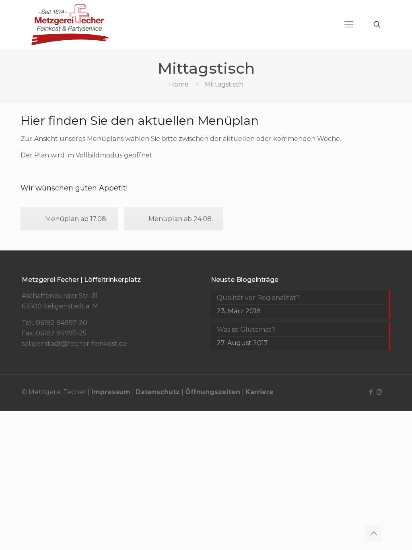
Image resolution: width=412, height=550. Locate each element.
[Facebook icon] (371, 392)
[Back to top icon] (373, 533)
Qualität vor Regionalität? (258, 298)
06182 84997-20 (61, 323)
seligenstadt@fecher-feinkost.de (74, 343)
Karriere (259, 392)
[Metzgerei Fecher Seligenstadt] (70, 24)
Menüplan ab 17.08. (76, 219)
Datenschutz (158, 392)
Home (179, 84)
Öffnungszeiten (212, 392)
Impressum (110, 392)
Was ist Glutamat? (246, 329)
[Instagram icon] (379, 392)
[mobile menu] (349, 24)
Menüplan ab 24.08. (180, 219)
